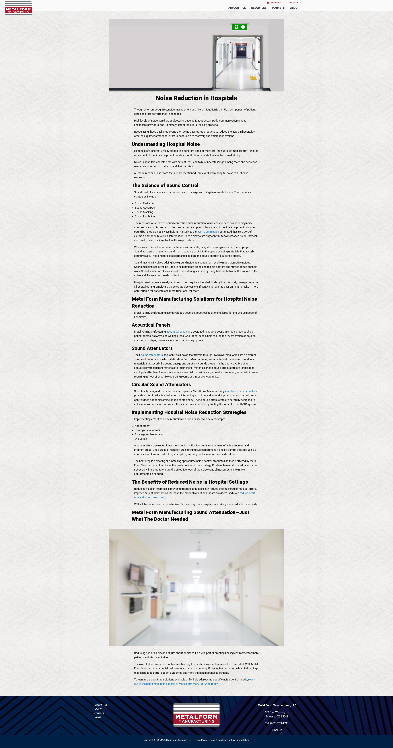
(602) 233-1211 (279, 723)
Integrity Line (243, 740)
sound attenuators (152, 355)
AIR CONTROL (237, 7)
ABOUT (294, 7)
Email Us (277, 730)
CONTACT (293, 3)
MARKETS (278, 7)
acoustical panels (177, 331)
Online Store (275, 3)
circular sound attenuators (241, 391)
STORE (97, 717)
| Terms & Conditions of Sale (221, 740)
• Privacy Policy (199, 740)
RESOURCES (259, 7)
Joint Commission (208, 231)
